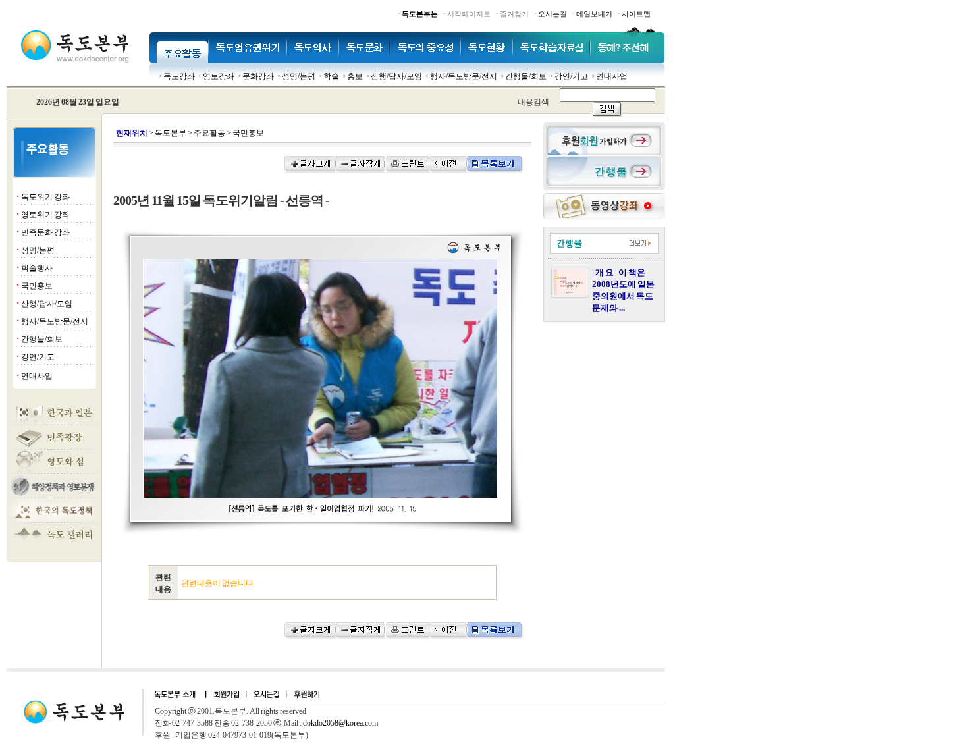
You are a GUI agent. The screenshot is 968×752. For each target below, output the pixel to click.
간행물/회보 (526, 76)
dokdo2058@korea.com (340, 723)
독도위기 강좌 (45, 196)
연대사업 (612, 76)
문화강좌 (258, 76)
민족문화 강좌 (45, 232)
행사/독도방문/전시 (463, 76)
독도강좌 (179, 76)
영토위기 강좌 (45, 214)
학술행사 (37, 268)
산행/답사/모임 (396, 76)
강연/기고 (571, 76)
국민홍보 (37, 285)
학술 (331, 76)
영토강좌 (218, 76)
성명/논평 (298, 76)
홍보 (355, 76)
